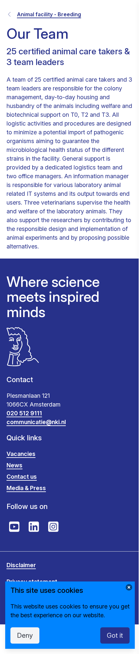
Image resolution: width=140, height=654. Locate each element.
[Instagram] (53, 527)
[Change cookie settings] (129, 587)
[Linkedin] (34, 527)
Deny (25, 635)
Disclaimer (21, 565)
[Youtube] (14, 527)
